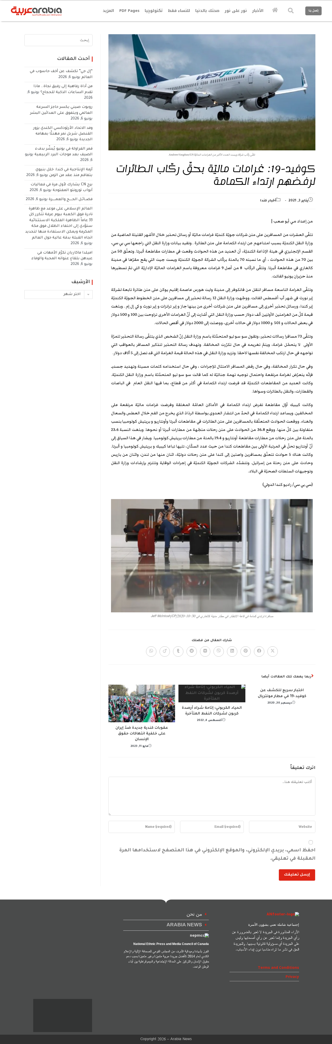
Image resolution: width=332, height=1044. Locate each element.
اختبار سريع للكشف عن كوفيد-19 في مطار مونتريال (282, 693)
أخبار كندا (268, 201)
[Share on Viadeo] (165, 651)
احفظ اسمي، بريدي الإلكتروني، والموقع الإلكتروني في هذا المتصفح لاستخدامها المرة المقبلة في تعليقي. (217, 854)
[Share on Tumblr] (178, 651)
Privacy (292, 976)
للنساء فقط (179, 10)
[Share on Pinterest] (245, 651)
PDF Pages (129, 10)
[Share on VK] (205, 651)
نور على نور (236, 10)
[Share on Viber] (218, 651)
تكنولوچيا (154, 10)
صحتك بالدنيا (207, 10)
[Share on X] (272, 651)
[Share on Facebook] (259, 651)
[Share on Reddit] (191, 651)
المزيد (108, 10)
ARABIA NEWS (184, 925)
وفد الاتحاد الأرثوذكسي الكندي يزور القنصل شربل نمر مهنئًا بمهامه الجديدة (63, 134)
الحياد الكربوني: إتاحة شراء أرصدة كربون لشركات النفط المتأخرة (212, 711)
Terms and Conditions (278, 967)
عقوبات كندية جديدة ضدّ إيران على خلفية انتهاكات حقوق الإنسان (141, 734)
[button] (166, 914)
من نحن (194, 914)
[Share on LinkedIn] (232, 651)
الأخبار (258, 10)
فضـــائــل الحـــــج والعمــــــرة (71, 200)
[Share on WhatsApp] (151, 651)
